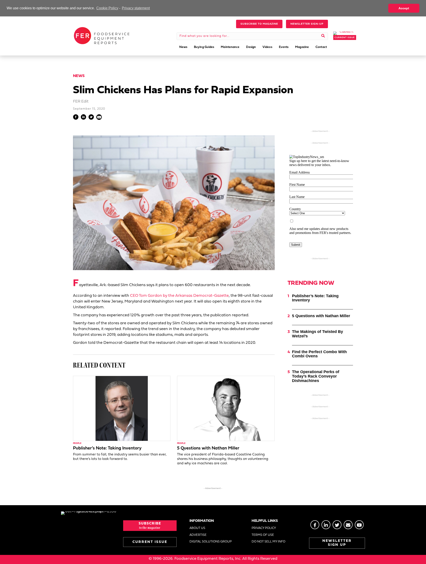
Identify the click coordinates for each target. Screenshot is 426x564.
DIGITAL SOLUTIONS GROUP (210, 541)
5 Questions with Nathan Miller (208, 448)
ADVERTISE (198, 535)
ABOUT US (197, 528)
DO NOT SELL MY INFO (268, 541)
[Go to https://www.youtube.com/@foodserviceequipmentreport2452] (359, 524)
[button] (259, 24)
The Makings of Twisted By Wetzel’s (317, 333)
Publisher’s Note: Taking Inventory (107, 448)
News (79, 76)
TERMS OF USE (263, 535)
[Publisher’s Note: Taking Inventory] (121, 408)
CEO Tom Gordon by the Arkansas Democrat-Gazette (179, 296)
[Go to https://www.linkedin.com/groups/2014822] (325, 524)
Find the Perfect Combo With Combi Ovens (319, 354)
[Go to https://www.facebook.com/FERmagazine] (314, 524)
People (77, 443)
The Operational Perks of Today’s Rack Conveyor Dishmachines (315, 376)
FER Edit (81, 101)
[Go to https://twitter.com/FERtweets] (337, 524)
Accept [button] (403, 8)
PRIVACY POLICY (264, 528)
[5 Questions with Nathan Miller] (225, 408)
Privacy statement (136, 8)
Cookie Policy (107, 8)
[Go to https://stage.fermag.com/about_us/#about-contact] (348, 524)
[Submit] (323, 36)
